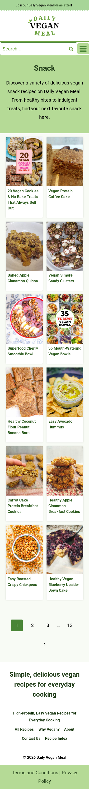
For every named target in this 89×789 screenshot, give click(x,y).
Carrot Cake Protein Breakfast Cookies (23, 506)
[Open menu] (83, 48)
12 (69, 625)
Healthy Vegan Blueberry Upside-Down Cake (63, 585)
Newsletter (62, 5)
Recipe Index (56, 738)
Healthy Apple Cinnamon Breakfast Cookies (64, 506)
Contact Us (31, 738)
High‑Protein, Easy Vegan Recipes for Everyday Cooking (44, 716)
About (69, 729)
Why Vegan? (49, 729)
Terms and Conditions (35, 772)
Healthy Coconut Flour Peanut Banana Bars (22, 427)
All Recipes (24, 729)
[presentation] (24, 161)
